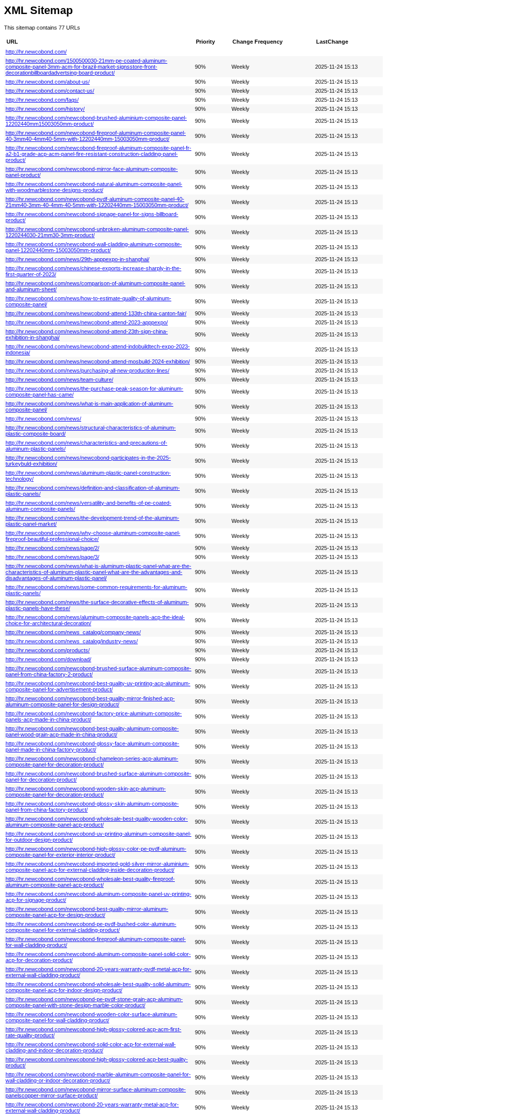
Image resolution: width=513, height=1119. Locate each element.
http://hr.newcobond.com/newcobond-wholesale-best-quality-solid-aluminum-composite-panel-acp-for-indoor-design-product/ (98, 987)
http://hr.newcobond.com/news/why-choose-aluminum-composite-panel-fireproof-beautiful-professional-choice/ (93, 536)
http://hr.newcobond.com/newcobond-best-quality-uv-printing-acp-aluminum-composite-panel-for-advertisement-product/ (98, 686)
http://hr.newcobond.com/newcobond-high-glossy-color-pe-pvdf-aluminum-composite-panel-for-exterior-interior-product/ (96, 852)
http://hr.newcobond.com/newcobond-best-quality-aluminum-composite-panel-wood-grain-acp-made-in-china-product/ (92, 731)
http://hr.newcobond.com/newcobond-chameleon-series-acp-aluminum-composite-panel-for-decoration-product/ (92, 762)
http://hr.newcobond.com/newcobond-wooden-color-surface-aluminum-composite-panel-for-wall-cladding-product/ (91, 1017)
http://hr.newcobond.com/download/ (48, 659)
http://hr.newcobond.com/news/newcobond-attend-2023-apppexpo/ (87, 322)
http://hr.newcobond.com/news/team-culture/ (59, 380)
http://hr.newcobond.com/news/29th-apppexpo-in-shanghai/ (77, 259)
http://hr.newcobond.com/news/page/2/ (52, 548)
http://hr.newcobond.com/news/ (43, 419)
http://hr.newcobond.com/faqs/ (42, 100)
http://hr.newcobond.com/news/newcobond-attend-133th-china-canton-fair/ (96, 313)
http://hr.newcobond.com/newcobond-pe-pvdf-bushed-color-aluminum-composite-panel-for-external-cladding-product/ (91, 927)
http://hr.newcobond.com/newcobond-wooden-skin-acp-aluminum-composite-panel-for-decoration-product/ (86, 792)
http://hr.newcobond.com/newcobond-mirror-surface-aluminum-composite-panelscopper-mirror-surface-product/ (96, 1092)
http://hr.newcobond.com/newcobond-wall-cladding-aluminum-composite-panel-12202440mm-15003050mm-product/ (94, 247)
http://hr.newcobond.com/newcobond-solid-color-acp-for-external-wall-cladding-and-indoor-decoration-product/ (91, 1047)
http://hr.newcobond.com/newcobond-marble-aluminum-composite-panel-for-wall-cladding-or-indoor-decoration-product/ (98, 1077)
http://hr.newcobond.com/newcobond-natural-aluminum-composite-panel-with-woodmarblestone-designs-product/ (94, 187)
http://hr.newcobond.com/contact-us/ (50, 91)
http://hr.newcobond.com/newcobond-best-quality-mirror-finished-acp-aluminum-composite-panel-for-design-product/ (90, 701)
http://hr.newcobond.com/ (36, 52)
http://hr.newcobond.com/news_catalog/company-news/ (73, 632)
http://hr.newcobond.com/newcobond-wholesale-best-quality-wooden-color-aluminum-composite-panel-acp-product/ (97, 822)
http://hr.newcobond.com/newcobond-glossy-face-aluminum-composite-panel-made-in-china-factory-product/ (92, 746)
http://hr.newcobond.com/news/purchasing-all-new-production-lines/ (87, 370)
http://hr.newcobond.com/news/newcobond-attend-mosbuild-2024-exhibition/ (98, 361)
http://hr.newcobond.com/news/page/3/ (52, 557)
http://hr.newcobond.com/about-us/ (48, 82)
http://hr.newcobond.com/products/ (48, 650)
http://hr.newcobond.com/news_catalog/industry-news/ (72, 641)
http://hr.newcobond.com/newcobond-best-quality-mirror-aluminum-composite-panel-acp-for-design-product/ (87, 912)
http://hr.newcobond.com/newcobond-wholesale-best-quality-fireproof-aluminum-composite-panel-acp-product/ (90, 882)
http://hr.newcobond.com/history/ (45, 109)
